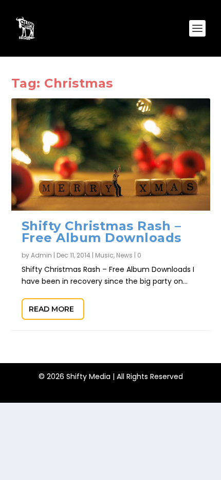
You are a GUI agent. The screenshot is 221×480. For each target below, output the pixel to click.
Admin (41, 255)
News (124, 255)
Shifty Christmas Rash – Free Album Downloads (101, 232)
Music (104, 255)
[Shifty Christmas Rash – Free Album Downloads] (110, 154)
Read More (51, 309)
